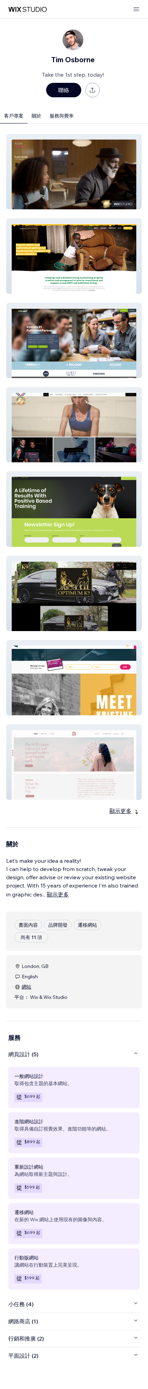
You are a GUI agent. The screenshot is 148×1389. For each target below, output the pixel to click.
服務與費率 (62, 116)
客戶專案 (13, 116)
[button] (74, 171)
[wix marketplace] (27, 9)
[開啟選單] (136, 9)
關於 (36, 116)
